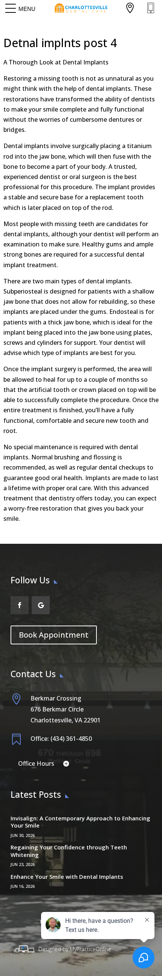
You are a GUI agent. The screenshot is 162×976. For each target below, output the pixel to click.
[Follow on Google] (41, 605)
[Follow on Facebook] (20, 605)
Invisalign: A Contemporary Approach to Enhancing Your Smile (80, 821)
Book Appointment (54, 635)
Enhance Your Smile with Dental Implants (67, 876)
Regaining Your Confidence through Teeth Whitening (69, 850)
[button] (27, 9)
